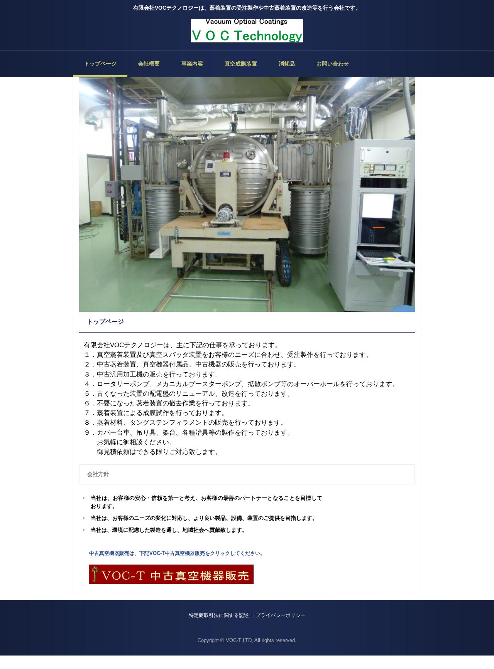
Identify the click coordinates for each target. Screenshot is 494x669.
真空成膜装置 (241, 64)
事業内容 (192, 64)
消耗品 (287, 64)
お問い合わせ (332, 64)
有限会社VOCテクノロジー (247, 30)
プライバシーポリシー (280, 615)
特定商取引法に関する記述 (219, 615)
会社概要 (149, 64)
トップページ (100, 64)
